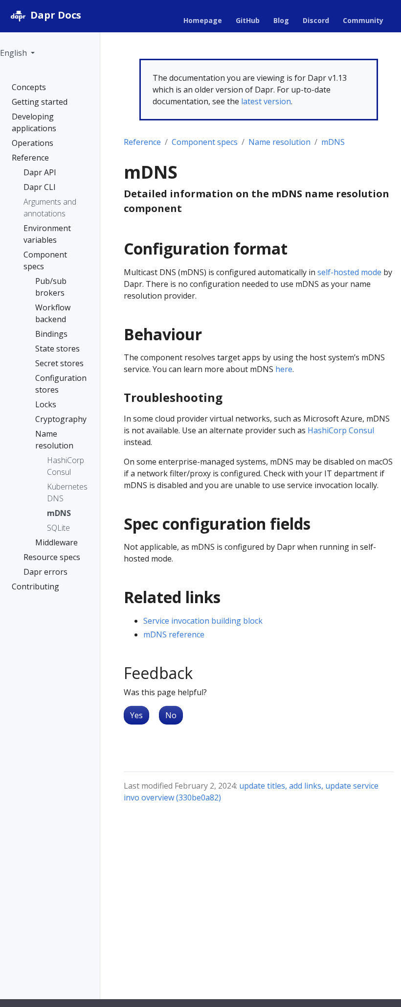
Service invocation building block (203, 620)
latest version (266, 101)
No (171, 715)
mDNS (333, 142)
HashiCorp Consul (341, 430)
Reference (142, 142)
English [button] (14, 52)
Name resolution (279, 142)
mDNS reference (173, 634)
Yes (136, 715)
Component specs (205, 142)
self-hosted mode (349, 272)
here (283, 369)
